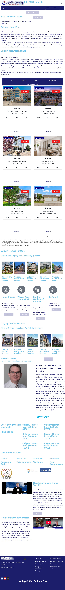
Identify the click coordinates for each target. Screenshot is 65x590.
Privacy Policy (20, 562)
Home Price (38, 558)
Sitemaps (38, 571)
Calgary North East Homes (31, 279)
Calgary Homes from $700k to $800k (51, 436)
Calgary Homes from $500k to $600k (30, 445)
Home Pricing (8, 297)
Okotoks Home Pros (56, 564)
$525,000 (55, 191)
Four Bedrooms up (56, 463)
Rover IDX (60, 247)
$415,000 (55, 141)
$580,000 (25, 191)
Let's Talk (53, 297)
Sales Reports (39, 564)
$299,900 (25, 141)
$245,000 (25, 91)
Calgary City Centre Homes (7, 279)
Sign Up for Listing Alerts (32, 84)
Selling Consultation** (39, 567)
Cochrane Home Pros (56, 561)
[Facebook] (2, 578)
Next (45, 236)
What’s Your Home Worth (23, 298)
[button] (48, 8)
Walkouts (38, 462)
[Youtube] (5, 578)
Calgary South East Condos (44, 351)
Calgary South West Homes (57, 279)
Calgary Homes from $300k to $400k (30, 426)
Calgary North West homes (19, 279)
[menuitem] (11, 80)
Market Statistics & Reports (38, 299)
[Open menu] (61, 3)
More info (17, 131)
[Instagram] (8, 578)
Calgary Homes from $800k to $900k (51, 445)
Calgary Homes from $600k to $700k (51, 426)
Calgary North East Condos (31, 351)
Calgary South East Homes (44, 279)
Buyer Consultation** (41, 561)
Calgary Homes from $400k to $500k (30, 436)
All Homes (4, 459)
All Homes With (21, 459)
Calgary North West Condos (19, 351)
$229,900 (55, 91)
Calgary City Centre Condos (7, 351)
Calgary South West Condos (57, 351)
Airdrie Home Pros (55, 558)
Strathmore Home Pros (55, 567)
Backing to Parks (6, 463)
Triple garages (24, 462)
